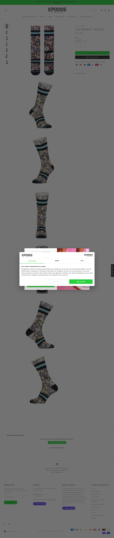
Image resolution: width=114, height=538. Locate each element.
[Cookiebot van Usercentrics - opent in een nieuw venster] (85, 255)
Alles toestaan (81, 281)
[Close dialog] (87, 250)
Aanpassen (56, 281)
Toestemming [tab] (32, 261)
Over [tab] (82, 260)
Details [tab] (57, 260)
